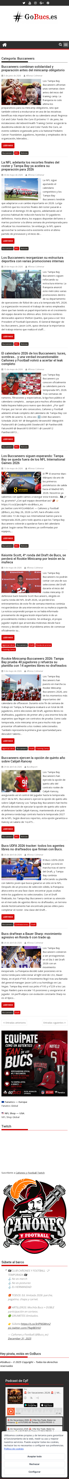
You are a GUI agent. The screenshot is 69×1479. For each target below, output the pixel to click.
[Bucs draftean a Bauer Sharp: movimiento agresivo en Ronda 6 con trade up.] (21, 948)
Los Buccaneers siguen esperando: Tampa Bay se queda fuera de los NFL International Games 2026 (33, 459)
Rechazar (34, 1464)
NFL (16, 153)
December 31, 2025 (19, 1338)
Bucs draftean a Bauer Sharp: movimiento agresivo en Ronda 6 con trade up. (31, 935)
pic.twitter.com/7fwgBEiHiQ (24, 1328)
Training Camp (8, 649)
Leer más (8, 145)
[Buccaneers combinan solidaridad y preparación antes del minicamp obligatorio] (21, 80)
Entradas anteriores (15, 1022)
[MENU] (65, 44)
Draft (31, 645)
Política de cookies (14, 1448)
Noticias (24, 153)
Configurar (35, 1471)
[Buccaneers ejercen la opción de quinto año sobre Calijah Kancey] (21, 772)
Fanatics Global (9, 1105)
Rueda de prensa (43, 645)
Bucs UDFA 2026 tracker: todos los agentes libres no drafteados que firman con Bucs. (32, 847)
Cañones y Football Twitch (30, 1172)
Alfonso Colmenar (34, 75)
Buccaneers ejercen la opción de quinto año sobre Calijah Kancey (33, 759)
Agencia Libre (8, 645)
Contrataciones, (22, 924)
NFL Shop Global (10, 1117)
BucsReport (32, 766)
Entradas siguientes (53, 1022)
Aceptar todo (34, 1456)
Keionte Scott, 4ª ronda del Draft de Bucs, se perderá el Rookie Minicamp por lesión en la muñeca (33, 558)
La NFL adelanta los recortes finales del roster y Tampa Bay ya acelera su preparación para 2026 (30, 165)
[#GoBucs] (4, 44)
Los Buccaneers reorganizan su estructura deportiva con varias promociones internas (32, 259)
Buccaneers (7, 153)
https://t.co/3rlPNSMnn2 (35, 1324)
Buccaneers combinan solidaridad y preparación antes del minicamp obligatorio (33, 68)
